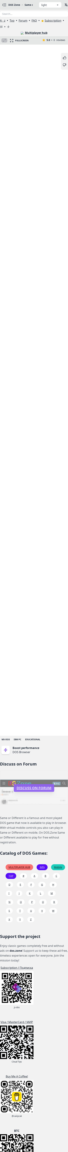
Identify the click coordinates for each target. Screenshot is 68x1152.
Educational (32, 739)
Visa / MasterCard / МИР (17, 1022)
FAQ (34, 20)
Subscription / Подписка (17, 968)
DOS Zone (14, 4)
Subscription (53, 20)
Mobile (58, 867)
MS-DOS (6, 739)
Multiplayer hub (36, 33)
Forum (23, 20)
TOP (11, 875)
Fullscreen (22, 40)
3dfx (42, 867)
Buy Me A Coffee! (17, 1076)
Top (12, 20)
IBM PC (17, 739)
